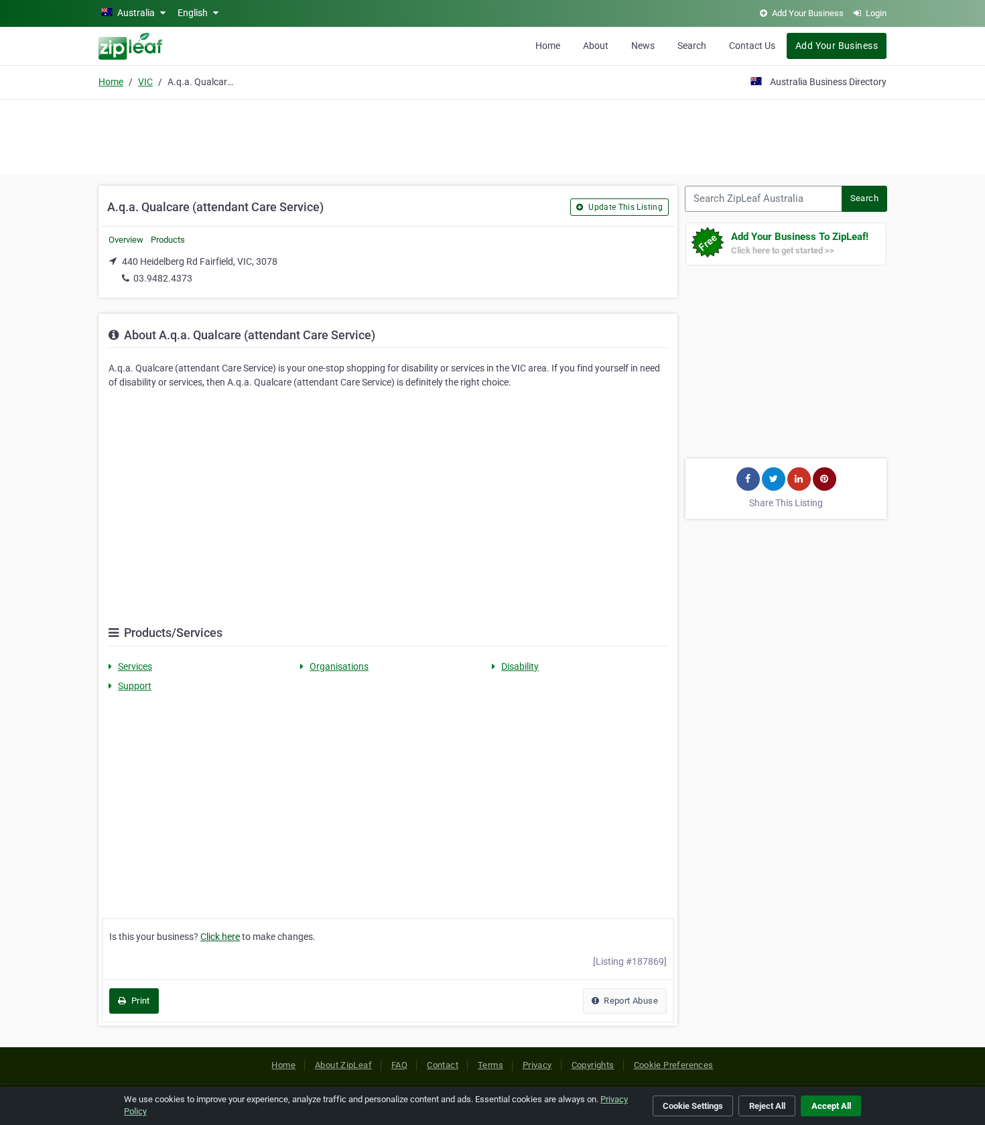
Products (168, 240)
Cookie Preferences (674, 1065)
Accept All (831, 1106)
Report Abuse (630, 1001)
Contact (442, 1065)
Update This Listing (624, 207)
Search (691, 45)
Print (139, 1001)
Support (134, 685)
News (643, 45)
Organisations (339, 666)
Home (547, 45)
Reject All (767, 1106)
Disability (520, 666)
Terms (490, 1065)
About (595, 45)
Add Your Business (836, 45)
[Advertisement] (492, 135)
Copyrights (593, 1065)
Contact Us (752, 45)
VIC (145, 81)
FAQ (399, 1065)
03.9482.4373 (162, 278)
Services (135, 666)
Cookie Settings (693, 1106)
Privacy (537, 1065)
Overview (126, 240)
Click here (220, 936)
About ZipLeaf (343, 1065)
